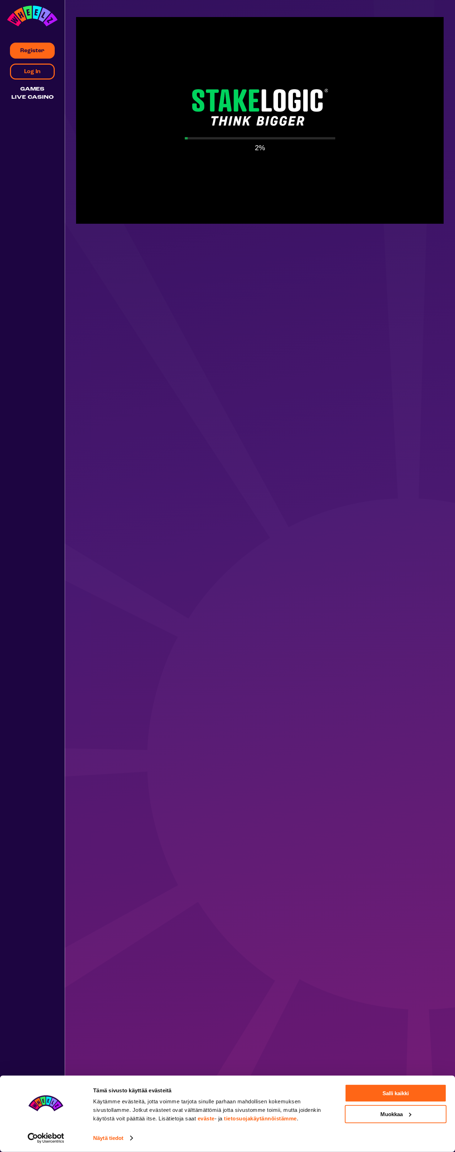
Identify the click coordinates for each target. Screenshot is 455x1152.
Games (32, 89)
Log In (32, 72)
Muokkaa (391, 1114)
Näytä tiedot (108, 1138)
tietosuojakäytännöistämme (260, 1118)
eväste (206, 1118)
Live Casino (32, 97)
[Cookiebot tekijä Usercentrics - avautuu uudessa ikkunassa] (46, 1138)
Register (32, 51)
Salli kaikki (395, 1093)
